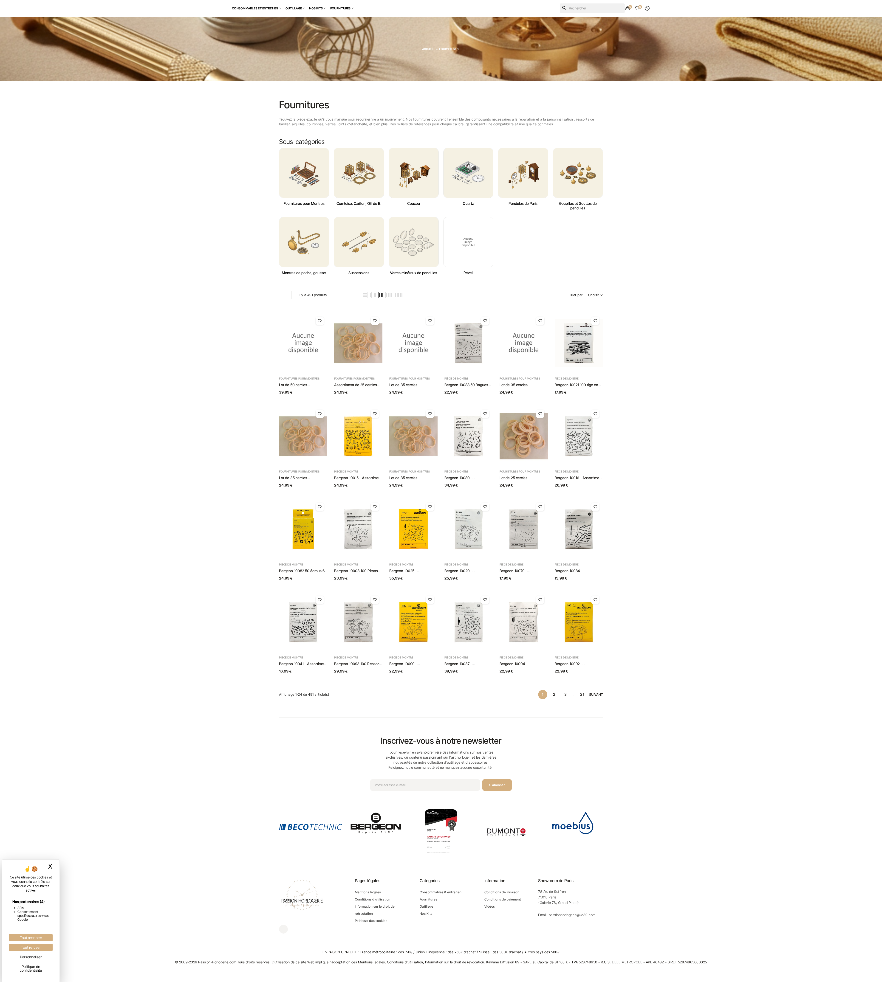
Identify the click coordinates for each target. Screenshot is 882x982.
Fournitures (429, 899)
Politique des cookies (371, 921)
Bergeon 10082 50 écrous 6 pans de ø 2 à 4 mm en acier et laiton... (302, 571)
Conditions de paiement (502, 899)
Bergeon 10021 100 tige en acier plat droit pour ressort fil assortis (578, 385)
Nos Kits (426, 913)
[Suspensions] (359, 242)
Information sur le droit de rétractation (375, 909)
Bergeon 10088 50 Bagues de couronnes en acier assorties (466, 385)
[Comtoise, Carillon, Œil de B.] (359, 173)
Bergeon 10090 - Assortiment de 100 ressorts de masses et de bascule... (412, 664)
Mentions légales (368, 892)
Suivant (596, 694)
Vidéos (489, 906)
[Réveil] (468, 242)
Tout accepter (31, 937)
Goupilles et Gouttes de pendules (578, 205)
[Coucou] (414, 173)
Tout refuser (31, 947)
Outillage (426, 906)
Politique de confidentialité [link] (31, 968)
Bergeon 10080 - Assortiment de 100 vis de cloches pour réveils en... (465, 478)
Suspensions (358, 273)
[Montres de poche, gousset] (304, 242)
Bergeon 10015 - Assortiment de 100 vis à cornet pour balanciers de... (358, 478)
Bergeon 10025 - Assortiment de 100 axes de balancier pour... (412, 571)
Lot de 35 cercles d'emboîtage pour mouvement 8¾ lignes (407, 478)
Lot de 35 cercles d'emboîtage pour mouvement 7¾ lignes (297, 478)
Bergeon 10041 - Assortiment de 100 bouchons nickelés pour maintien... (303, 664)
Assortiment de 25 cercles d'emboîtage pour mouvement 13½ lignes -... (355, 385)
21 (582, 694)
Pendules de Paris (523, 203)
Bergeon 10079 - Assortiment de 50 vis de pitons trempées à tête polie (522, 571)
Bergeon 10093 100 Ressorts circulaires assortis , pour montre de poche (358, 664)
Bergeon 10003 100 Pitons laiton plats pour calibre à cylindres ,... (356, 571)
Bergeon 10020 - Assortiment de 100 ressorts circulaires (467, 571)
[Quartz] (468, 173)
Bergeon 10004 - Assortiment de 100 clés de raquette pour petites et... (522, 664)
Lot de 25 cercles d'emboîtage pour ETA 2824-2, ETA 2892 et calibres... (523, 478)
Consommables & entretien (441, 892)
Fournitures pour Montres (304, 203)
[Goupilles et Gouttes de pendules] (578, 173)
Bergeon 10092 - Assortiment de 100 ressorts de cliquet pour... (578, 664)
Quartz (468, 203)
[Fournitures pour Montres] (304, 173)
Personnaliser (31, 957)
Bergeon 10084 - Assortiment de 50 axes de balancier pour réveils (577, 571)
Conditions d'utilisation (372, 899)
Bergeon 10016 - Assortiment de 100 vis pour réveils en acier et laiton (578, 478)
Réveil (468, 273)
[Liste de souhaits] (320, 321)
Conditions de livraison (502, 892)
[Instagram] (283, 929)
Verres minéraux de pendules (413, 273)
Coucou (413, 203)
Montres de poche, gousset (304, 273)
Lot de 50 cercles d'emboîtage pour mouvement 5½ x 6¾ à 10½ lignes (302, 385)
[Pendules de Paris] (523, 173)
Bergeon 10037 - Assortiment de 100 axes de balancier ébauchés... (467, 664)
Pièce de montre (456, 378)
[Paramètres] (647, 8)
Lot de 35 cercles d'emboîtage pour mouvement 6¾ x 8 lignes (521, 385)
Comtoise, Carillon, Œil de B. (358, 203)
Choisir (593, 295)
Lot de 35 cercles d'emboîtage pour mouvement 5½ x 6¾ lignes (412, 385)
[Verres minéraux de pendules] (414, 242)
